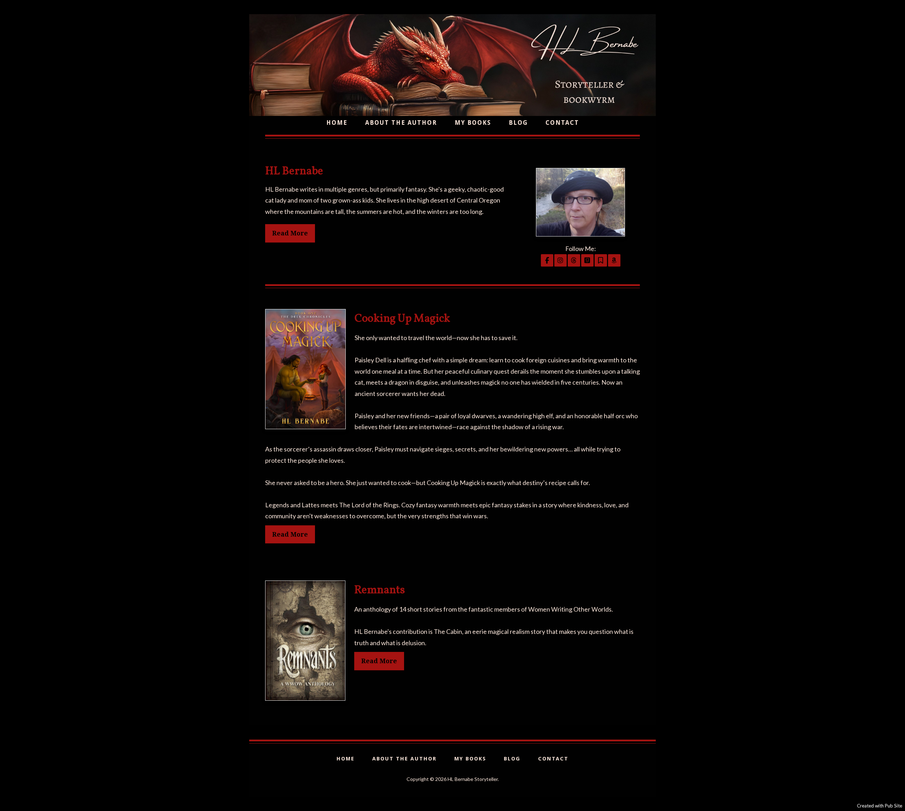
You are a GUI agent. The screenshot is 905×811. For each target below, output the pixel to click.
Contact (562, 122)
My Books (473, 122)
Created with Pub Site (879, 806)
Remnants (379, 590)
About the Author (401, 122)
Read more (290, 534)
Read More (290, 233)
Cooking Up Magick (402, 319)
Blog (518, 122)
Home (337, 122)
